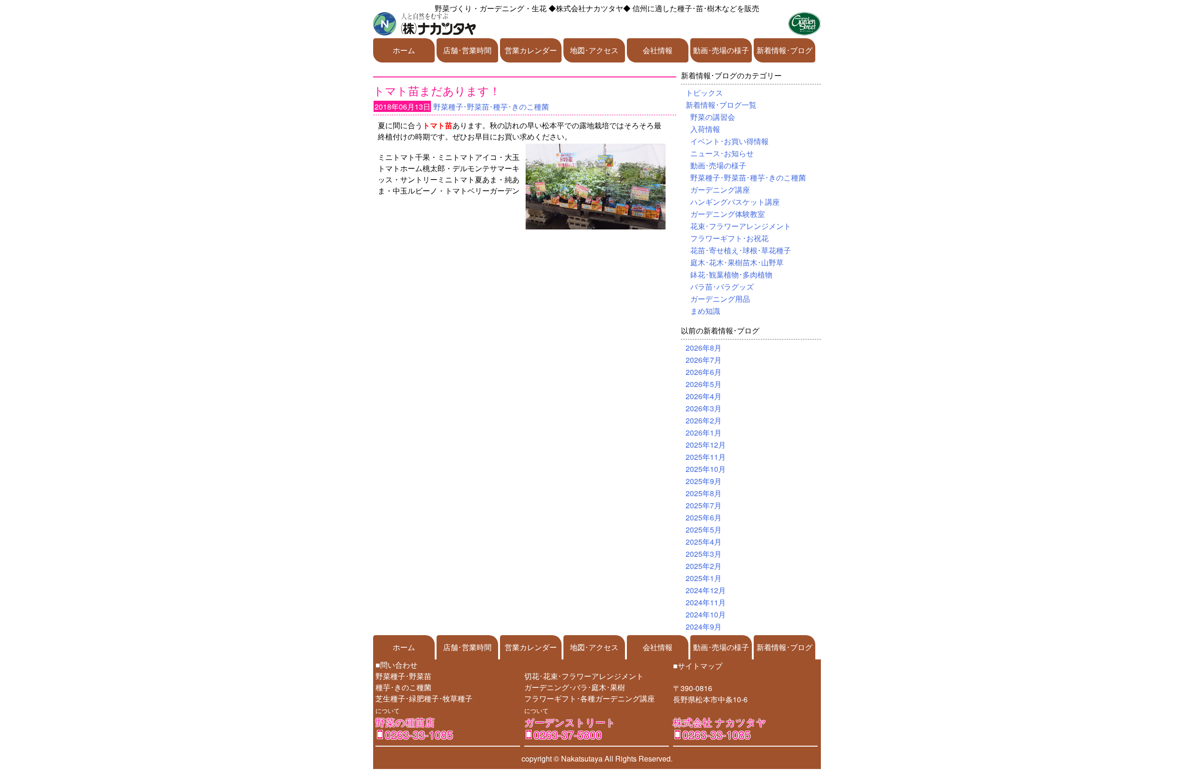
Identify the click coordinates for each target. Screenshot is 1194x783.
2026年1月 (704, 432)
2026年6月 (704, 372)
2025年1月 (704, 578)
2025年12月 (706, 444)
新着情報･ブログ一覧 (721, 104)
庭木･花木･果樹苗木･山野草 (737, 262)
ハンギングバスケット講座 (735, 201)
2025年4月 (704, 541)
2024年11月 (706, 602)
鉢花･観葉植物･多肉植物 (731, 274)
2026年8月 (704, 347)
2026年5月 (704, 384)
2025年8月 (704, 493)
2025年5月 (704, 529)
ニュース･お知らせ (722, 153)
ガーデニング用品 (720, 298)
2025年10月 (706, 469)
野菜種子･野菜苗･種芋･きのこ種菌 (491, 106)
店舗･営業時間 (467, 50)
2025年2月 (704, 566)
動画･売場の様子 (721, 50)
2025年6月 (704, 517)
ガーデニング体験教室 (727, 213)
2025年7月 (704, 505)
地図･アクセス (594, 50)
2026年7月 (704, 359)
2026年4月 (704, 396)
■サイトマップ (697, 665)
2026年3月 (704, 408)
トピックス (704, 92)
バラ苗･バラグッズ (722, 286)
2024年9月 (704, 626)
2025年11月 (706, 456)
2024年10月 (706, 614)
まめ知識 (705, 310)
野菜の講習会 (712, 116)
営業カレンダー (531, 50)
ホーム (404, 50)
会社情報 (658, 50)
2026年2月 (704, 420)
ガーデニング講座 (720, 189)
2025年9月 (704, 481)
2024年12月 (706, 590)
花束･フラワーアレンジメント (740, 226)
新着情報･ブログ (784, 50)
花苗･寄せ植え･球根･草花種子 (740, 250)
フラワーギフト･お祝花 (729, 238)
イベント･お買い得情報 (729, 141)
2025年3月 (704, 553)
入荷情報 (705, 129)
